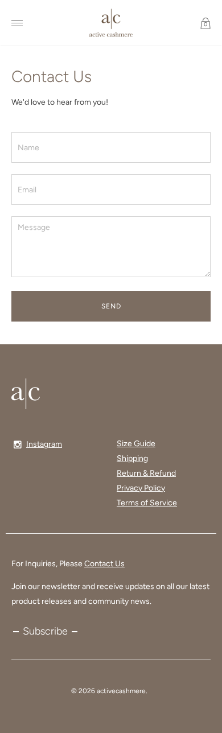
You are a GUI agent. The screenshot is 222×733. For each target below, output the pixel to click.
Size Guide (136, 443)
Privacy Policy (141, 488)
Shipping (132, 458)
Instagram (44, 444)
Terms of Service (147, 503)
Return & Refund (146, 473)
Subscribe (45, 631)
